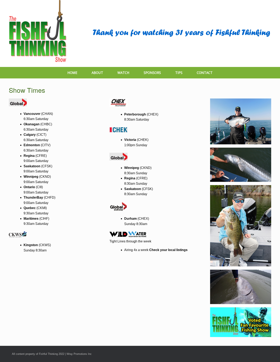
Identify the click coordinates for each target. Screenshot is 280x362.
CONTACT (205, 72)
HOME (72, 72)
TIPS (178, 72)
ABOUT (97, 72)
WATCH (123, 72)
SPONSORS (152, 72)
